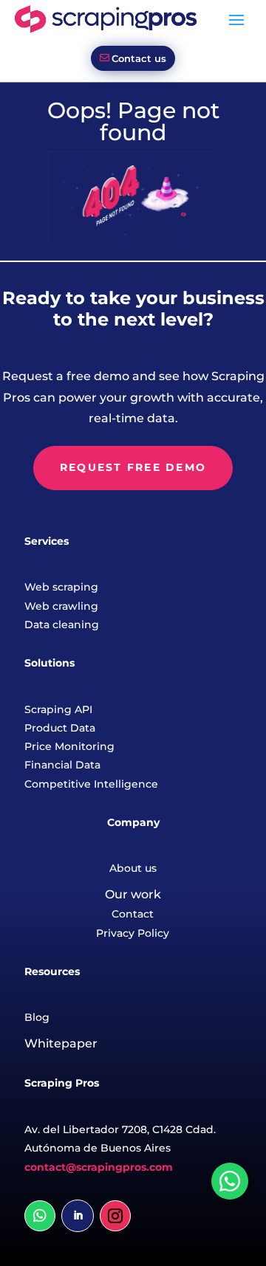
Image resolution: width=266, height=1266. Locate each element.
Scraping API (58, 709)
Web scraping (61, 587)
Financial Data (62, 764)
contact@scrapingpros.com (98, 1167)
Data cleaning (61, 624)
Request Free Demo (133, 467)
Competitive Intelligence (91, 784)
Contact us (139, 58)
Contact (133, 914)
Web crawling (61, 606)
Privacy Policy (132, 933)
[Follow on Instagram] (115, 1215)
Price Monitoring (69, 746)
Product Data (59, 728)
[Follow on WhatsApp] (39, 1215)
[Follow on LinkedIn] (77, 1216)
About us (133, 868)
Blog (37, 1017)
